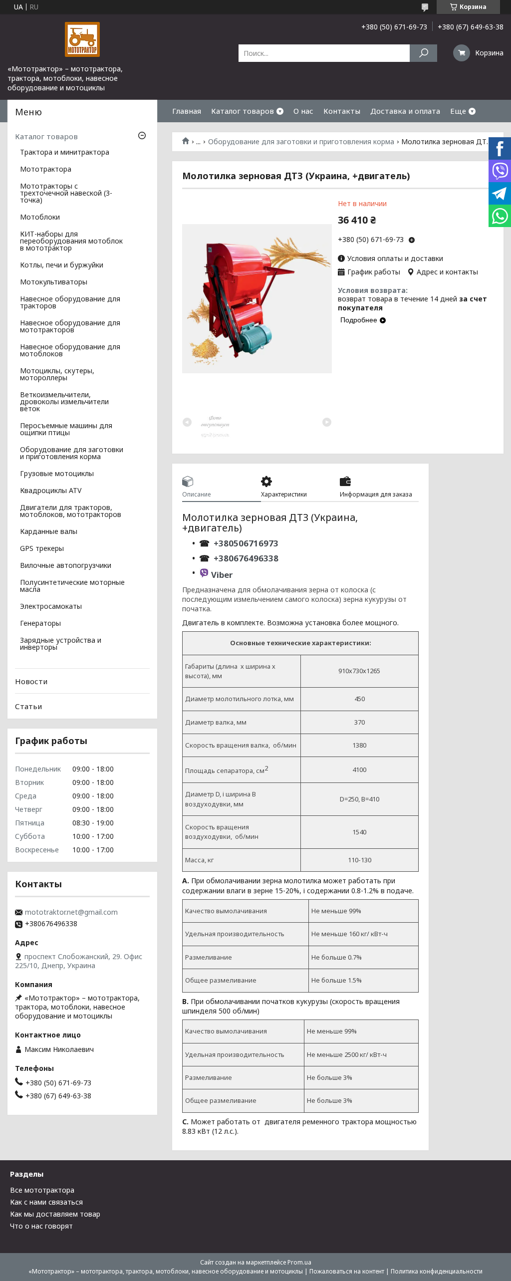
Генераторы (40, 624)
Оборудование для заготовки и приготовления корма (301, 141)
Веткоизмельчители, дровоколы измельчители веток (64, 402)
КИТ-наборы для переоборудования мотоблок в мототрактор (71, 242)
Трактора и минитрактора (64, 153)
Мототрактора (45, 170)
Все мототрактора (42, 1190)
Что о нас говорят (41, 1226)
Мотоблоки (40, 218)
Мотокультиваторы (53, 282)
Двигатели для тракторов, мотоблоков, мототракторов (70, 511)
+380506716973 (244, 543)
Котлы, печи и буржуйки (61, 265)
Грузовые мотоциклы (57, 474)
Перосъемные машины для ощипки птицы (66, 429)
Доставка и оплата (405, 111)
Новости (31, 681)
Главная (186, 111)
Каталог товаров (242, 111)
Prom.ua (299, 1262)
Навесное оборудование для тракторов (70, 302)
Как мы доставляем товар (55, 1214)
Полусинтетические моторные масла (72, 586)
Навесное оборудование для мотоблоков (70, 350)
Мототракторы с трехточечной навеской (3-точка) (66, 194)
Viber (222, 574)
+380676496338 (246, 558)
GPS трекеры (42, 549)
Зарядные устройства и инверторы (60, 644)
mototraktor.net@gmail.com (71, 912)
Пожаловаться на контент (346, 1271)
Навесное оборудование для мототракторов (70, 326)
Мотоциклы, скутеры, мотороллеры (57, 374)
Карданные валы (48, 532)
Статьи (28, 706)
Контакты (341, 111)
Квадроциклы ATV (50, 491)
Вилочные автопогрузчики (65, 566)
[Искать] (423, 53)
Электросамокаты (51, 607)
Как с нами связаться (46, 1202)
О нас (303, 111)
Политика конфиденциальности (437, 1271)
